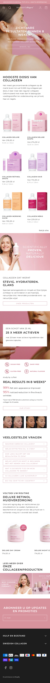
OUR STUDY (25, 408)
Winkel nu (25, 47)
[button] (4, 8)
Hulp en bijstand (14, 636)
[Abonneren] (44, 618)
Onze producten (25, 303)
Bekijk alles (44, 230)
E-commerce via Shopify (11, 677)
